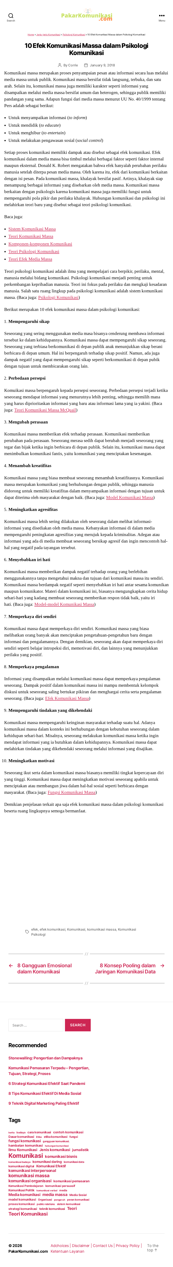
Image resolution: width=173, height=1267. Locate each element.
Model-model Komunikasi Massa (64, 604)
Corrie (73, 65)
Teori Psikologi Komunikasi (33, 251)
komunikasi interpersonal (32, 1170)
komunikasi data (74, 1162)
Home (31, 34)
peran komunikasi (78, 1199)
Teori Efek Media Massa (30, 259)
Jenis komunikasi (54, 1149)
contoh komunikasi (68, 1132)
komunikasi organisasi (29, 1180)
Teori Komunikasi (28, 1214)
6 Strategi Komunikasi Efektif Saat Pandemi (46, 1083)
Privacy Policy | (129, 1245)
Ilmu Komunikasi (22, 1149)
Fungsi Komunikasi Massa (71, 792)
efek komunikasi (52, 929)
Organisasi (45, 1199)
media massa (54, 1194)
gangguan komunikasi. (56, 1141)
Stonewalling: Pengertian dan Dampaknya (45, 1058)
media (63, 1190)
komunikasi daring (47, 1162)
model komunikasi (22, 1199)
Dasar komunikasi (21, 1137)
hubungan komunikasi (57, 1146)
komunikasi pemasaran (71, 1181)
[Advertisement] (86, 869)
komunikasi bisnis (61, 1156)
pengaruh (59, 1199)
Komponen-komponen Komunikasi (40, 243)
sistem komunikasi (68, 1204)
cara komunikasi (39, 1132)
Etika (39, 1136)
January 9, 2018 (102, 65)
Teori (72, 1208)
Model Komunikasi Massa (129, 497)
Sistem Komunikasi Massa (32, 228)
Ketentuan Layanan (67, 1251)
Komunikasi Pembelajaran (25, 1186)
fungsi (73, 1136)
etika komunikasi (56, 1136)
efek (34, 929)
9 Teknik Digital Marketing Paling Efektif (43, 1103)
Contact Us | (104, 1245)
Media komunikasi (24, 1194)
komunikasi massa (101, 929)
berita (11, 1132)
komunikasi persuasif (60, 1186)
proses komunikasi (21, 1204)
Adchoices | (61, 1245)
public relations (46, 1204)
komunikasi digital (21, 1166)
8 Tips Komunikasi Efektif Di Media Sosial (44, 1093)
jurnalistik (80, 1150)
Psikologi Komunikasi (74, 34)
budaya (20, 1132)
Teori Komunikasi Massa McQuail (45, 409)
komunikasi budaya (19, 1162)
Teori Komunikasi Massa (30, 236)
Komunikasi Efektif (51, 1166)
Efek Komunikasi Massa (67, 698)
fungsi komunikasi (24, 1141)
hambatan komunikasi (25, 1145)
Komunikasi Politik (21, 1190)
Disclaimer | (82, 1245)
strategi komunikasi (22, 1209)
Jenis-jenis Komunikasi (48, 34)
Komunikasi (76, 929)
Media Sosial (78, 1195)
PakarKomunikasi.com (28, 1251)
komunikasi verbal (46, 1190)
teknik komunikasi (52, 1209)
